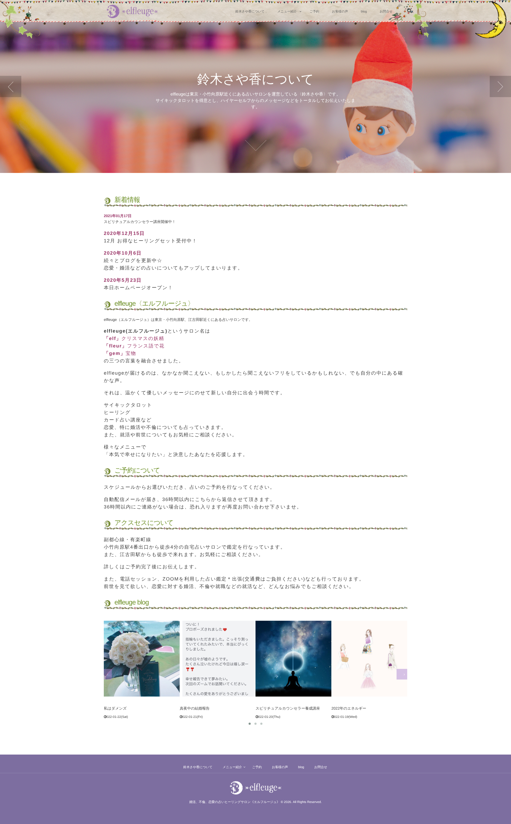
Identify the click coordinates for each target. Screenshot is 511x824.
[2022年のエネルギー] (293, 658)
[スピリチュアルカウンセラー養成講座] (217, 658)
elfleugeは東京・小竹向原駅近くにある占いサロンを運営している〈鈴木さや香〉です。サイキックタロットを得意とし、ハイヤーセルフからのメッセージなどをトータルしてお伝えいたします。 (256, 100)
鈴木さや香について (255, 79)
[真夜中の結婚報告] (141, 658)
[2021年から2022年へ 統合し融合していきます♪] (369, 658)
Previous (10, 86)
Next (500, 86)
